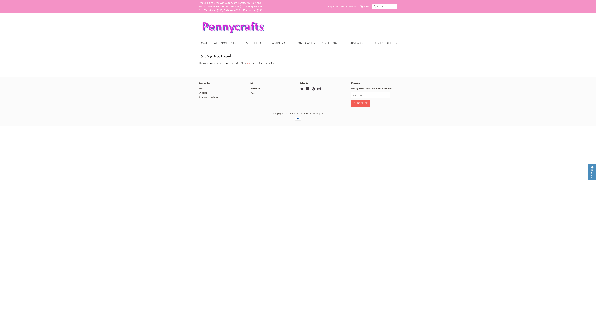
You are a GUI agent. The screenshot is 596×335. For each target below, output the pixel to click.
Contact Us (255, 88)
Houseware (356, 43)
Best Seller (252, 43)
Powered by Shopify (313, 113)
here (248, 63)
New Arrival (277, 43)
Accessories (384, 43)
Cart (366, 6)
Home (203, 43)
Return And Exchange (209, 97)
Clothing (330, 43)
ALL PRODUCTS (225, 43)
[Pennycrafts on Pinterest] (313, 89)
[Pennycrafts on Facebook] (307, 89)
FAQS (252, 92)
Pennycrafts (297, 113)
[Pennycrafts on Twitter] (302, 89)
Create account (348, 6)
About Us (203, 88)
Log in (331, 6)
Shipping (203, 92)
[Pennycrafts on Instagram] (319, 89)
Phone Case (304, 43)
